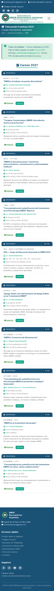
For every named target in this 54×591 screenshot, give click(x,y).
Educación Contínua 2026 (13, 546)
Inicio (3, 33)
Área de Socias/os (10, 552)
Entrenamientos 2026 (11, 549)
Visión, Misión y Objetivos (13, 536)
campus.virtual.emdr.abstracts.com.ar (16, 576)
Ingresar (48, 2)
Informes (20, 103)
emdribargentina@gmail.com (15, 2)
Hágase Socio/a (9, 540)
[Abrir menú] (48, 18)
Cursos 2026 (39, 50)
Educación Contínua (15, 33)
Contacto (6, 555)
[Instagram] (17, 10)
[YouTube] (8, 10)
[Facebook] (13, 10)
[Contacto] (4, 10)
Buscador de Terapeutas (13, 543)
